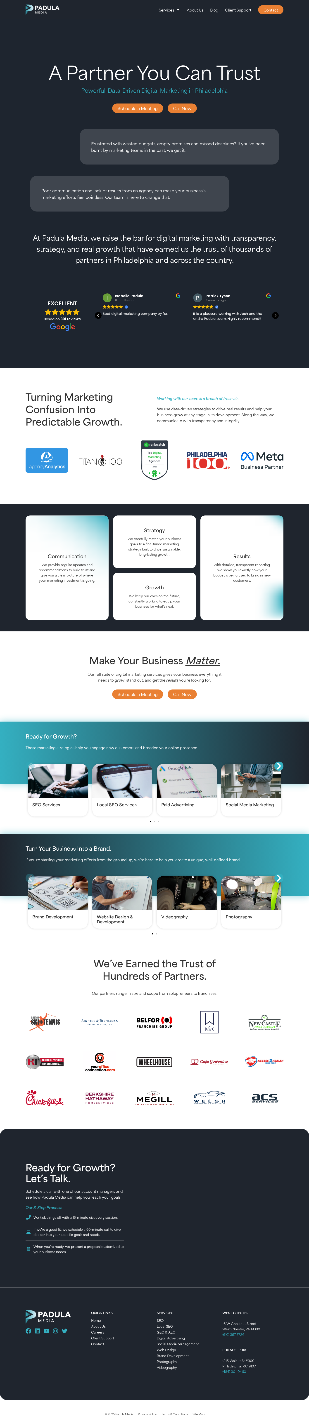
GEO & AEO (166, 1332)
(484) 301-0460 (234, 1371)
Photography (167, 1361)
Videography (167, 1367)
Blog (214, 9)
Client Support (238, 9)
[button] (275, 315)
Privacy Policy (147, 1414)
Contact (97, 1343)
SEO (160, 1320)
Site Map (198, 1414)
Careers (97, 1332)
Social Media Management (178, 1343)
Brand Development (173, 1355)
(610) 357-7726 (233, 1334)
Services (166, 9)
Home (96, 1320)
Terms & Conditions (174, 1414)
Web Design (166, 1349)
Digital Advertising (171, 1338)
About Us (195, 9)
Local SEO (165, 1326)
